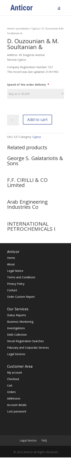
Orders (11, 392)
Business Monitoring (20, 321)
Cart (9, 385)
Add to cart (37, 119)
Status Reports (16, 315)
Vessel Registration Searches (25, 341)
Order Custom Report (21, 297)
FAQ (44, 440)
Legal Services (16, 354)
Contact (12, 290)
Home (10, 28)
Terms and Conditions (21, 277)
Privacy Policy (15, 284)
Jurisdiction (22, 28)
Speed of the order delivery (28, 84)
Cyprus (36, 28)
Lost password (16, 411)
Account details (17, 405)
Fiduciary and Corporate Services (28, 347)
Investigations (16, 328)
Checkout (13, 379)
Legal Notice (15, 271)
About (11, 264)
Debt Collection (17, 334)
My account (14, 372)
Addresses (13, 398)
